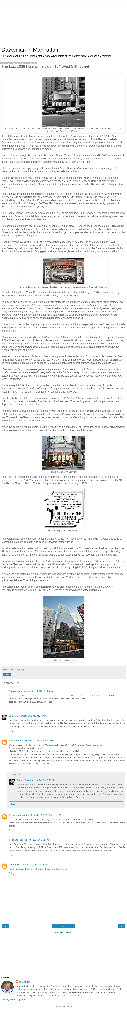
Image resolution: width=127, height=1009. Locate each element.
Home (63, 926)
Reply (12, 706)
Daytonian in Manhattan (30, 50)
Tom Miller (24, 982)
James (12, 715)
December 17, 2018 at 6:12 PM (37, 740)
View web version (63, 932)
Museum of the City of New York (65, 131)
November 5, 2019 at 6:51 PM (34, 840)
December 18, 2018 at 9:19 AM (39, 780)
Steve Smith (15, 740)
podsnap (13, 840)
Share (6, 675)
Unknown (14, 864)
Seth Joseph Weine (19, 815)
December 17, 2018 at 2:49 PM (32, 715)
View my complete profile (13, 999)
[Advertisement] (63, 24)
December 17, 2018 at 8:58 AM (38, 691)
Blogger (69, 1006)
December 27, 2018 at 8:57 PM (45, 815)
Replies (16, 774)
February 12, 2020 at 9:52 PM (34, 864)
